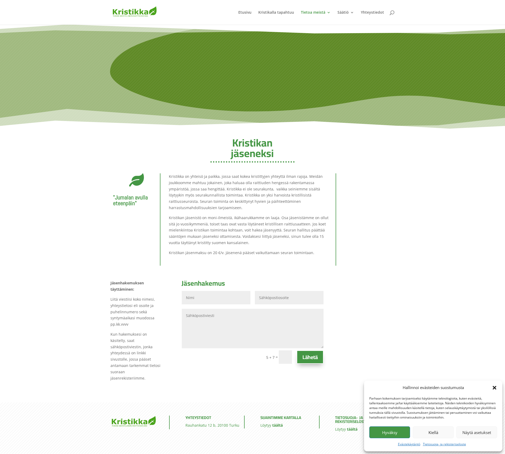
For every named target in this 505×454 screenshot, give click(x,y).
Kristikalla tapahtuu (276, 13)
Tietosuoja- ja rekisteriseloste (444, 444)
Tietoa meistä (313, 13)
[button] (494, 387)
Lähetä (310, 357)
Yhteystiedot (372, 13)
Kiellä (433, 432)
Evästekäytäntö (409, 444)
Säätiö (343, 13)
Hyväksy (389, 432)
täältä (277, 425)
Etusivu (244, 13)
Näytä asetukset (476, 432)
